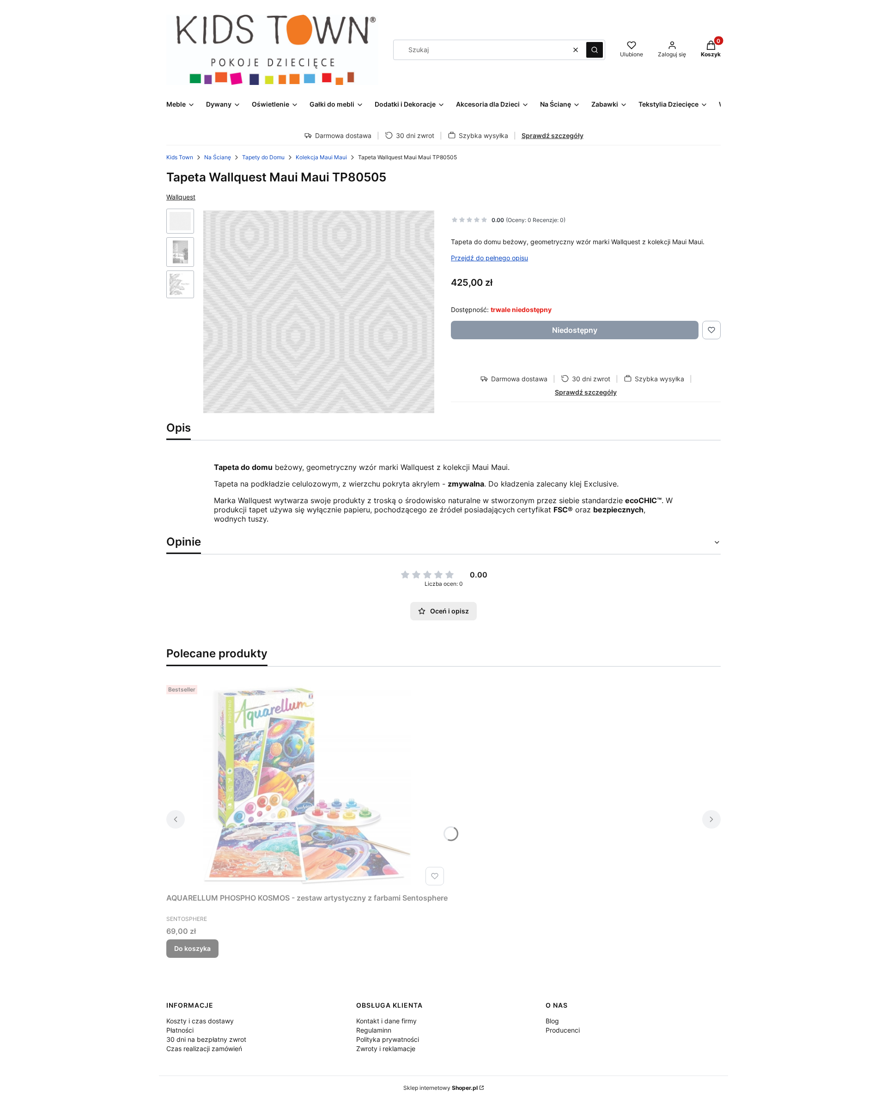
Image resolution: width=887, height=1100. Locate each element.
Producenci (563, 1030)
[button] (594, 50)
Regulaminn (373, 1030)
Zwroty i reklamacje (385, 1048)
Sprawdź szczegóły (552, 135)
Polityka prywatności (387, 1039)
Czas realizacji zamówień (204, 1048)
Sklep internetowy (440, 1087)
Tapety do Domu (263, 157)
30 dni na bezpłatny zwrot (206, 1039)
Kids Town (179, 157)
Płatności (180, 1030)
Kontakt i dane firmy (386, 1021)
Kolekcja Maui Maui (321, 157)
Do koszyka (192, 948)
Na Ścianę (217, 157)
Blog (552, 1021)
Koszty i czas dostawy (200, 1021)
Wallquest (180, 197)
